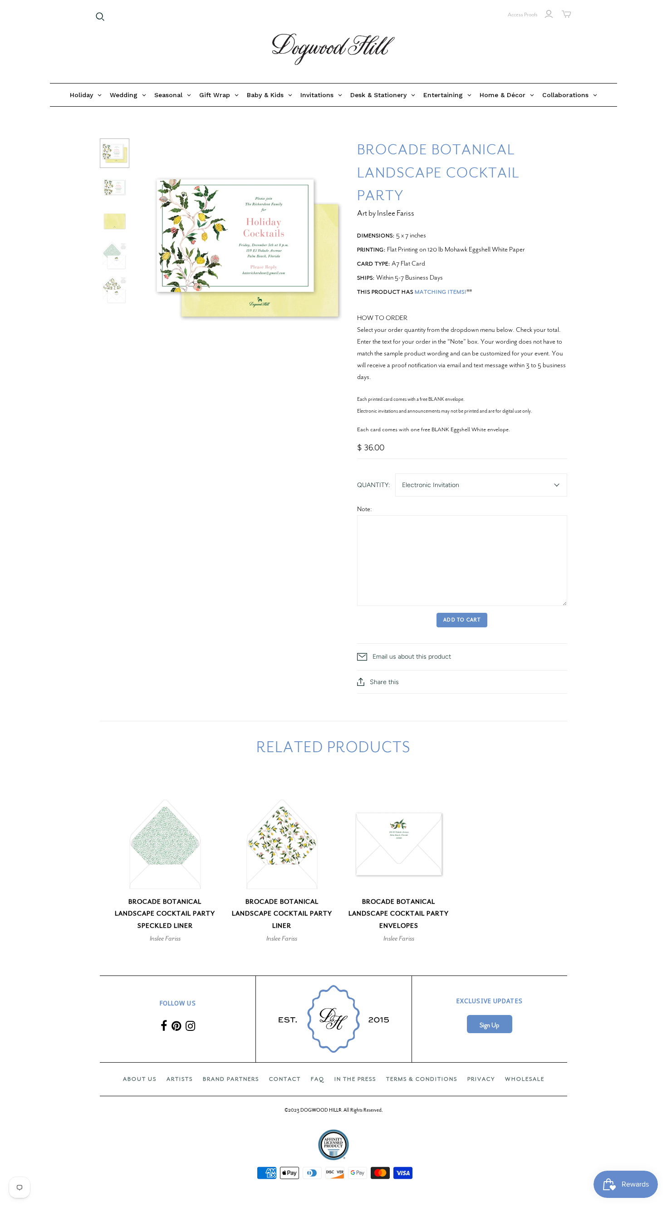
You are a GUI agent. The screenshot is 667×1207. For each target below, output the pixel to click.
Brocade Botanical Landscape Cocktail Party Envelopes (398, 914)
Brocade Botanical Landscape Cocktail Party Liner (282, 914)
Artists (180, 1079)
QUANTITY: (373, 485)
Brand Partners (231, 1079)
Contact (285, 1079)
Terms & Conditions (421, 1079)
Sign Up (489, 1025)
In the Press (355, 1079)
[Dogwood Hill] (333, 49)
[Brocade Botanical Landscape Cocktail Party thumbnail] (114, 153)
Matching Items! (440, 292)
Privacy (481, 1079)
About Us (140, 1079)
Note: (364, 508)
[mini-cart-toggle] (566, 14)
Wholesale (524, 1079)
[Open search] (100, 16)
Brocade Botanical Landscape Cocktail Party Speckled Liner (165, 914)
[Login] (549, 14)
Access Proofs (523, 14)
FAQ (317, 1079)
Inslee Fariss (165, 938)
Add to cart (462, 620)
